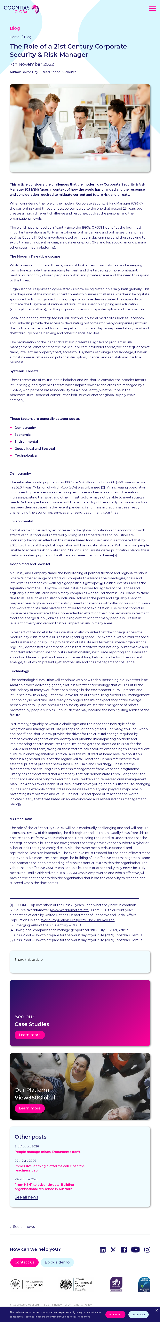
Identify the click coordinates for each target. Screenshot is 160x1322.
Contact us (24, 1262)
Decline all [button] (138, 1314)
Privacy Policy (61, 1304)
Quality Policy (83, 1304)
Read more (84, 1316)
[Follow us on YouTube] (135, 1250)
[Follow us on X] (113, 1250)
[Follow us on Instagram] (147, 1250)
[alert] (80, 1314)
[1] (35, 237)
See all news (26, 1197)
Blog (15, 28)
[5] (110, 764)
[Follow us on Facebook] (124, 1250)
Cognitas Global (21, 9)
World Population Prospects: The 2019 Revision (78, 920)
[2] (103, 487)
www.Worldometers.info (70, 910)
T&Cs (45, 1304)
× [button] (156, 1310)
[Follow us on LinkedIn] (103, 1250)
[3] (115, 555)
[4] (101, 583)
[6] (20, 804)
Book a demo (57, 1262)
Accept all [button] (115, 1314)
